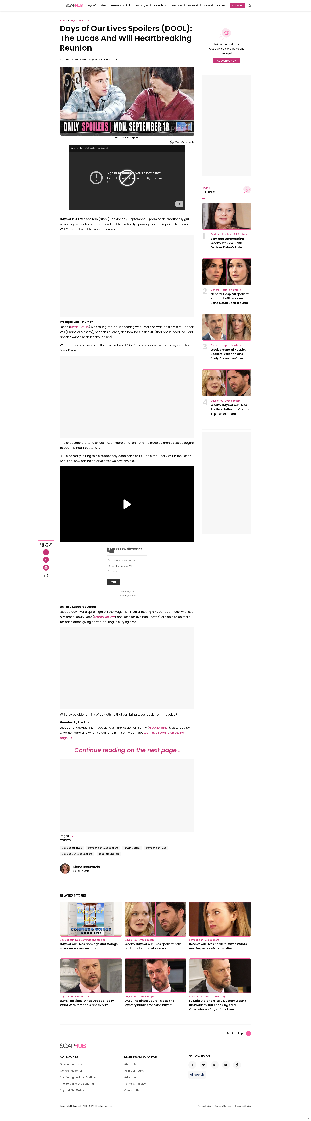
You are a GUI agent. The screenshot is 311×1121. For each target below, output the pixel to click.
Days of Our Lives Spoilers (77, 854)
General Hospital (120, 5)
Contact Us (131, 1090)
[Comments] (46, 575)
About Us (130, 1064)
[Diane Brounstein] (66, 868)
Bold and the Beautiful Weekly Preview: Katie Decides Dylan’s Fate (227, 243)
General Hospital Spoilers (226, 289)
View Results (127, 591)
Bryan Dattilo (79, 327)
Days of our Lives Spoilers (103, 848)
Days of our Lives (97, 5)
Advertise (130, 1077)
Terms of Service (223, 1106)
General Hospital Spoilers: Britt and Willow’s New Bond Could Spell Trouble (230, 298)
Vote (113, 581)
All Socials (197, 1075)
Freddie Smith (159, 728)
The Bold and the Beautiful (185, 5)
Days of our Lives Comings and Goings (82, 940)
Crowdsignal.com (127, 595)
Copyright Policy (243, 1106)
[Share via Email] (46, 568)
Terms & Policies (135, 1083)
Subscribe (237, 5)
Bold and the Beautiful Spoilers (229, 234)
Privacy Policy (204, 1106)
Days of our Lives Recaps (74, 996)
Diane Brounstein (75, 59)
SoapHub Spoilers (108, 854)
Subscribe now (226, 61)
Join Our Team (134, 1071)
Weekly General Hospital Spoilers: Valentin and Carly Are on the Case (229, 353)
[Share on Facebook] (46, 552)
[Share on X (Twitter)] (46, 560)
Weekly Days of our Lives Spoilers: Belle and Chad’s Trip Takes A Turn (230, 409)
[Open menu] (61, 5)
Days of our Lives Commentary (207, 996)
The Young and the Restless (149, 5)
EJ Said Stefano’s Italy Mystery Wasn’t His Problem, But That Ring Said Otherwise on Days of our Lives (217, 1005)
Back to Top (235, 1033)
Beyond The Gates (215, 5)
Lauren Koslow (104, 617)
